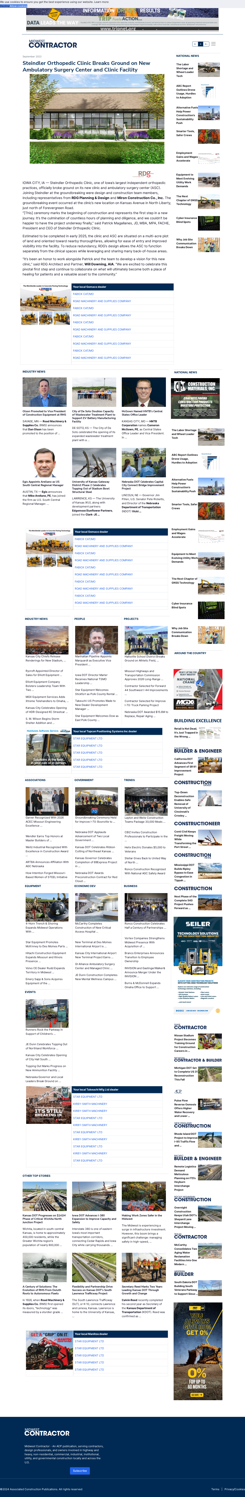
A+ (206, 44)
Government (84, 780)
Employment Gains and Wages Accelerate (187, 156)
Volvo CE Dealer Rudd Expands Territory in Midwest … (45, 970)
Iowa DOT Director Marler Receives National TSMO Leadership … (91, 679)
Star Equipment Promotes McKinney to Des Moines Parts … (47, 944)
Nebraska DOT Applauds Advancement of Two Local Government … (92, 836)
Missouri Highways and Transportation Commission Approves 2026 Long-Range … (144, 675)
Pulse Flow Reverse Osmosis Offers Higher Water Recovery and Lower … (185, 1108)
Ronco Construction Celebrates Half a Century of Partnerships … (145, 926)
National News (187, 56)
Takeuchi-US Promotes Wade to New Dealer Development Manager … (95, 705)
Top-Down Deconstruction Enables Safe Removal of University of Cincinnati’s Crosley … (184, 804)
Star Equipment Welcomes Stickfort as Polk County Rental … (96, 692)
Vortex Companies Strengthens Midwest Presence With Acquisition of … (145, 942)
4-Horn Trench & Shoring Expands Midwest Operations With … (44, 927)
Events (30, 992)
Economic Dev (85, 886)
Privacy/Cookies (235, 1489)
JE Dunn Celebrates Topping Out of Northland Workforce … (46, 1046)
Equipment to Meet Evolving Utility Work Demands (185, 557)
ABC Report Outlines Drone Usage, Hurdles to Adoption (185, 458)
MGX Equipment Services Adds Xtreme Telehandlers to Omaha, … (47, 699)
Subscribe (80, 1470)
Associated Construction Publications (33, 1489)
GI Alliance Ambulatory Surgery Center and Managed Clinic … (95, 966)
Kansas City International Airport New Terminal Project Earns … (95, 955)
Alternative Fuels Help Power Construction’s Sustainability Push (187, 115)
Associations (35, 780)
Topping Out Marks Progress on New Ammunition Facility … (46, 1068)
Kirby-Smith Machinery (90, 1104)
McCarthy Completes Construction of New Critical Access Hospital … (93, 927)
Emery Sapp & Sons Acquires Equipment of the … (44, 981)
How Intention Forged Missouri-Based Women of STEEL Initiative (46, 875)
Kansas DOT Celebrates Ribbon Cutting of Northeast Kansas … (95, 849)
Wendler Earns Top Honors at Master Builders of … (44, 838)
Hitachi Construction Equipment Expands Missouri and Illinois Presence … (46, 957)
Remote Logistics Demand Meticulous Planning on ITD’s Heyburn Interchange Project (185, 1178)
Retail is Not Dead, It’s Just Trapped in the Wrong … (186, 732)
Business (130, 886)
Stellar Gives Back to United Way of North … (145, 860)
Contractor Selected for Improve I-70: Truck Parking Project (145, 703)
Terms (215, 1489)
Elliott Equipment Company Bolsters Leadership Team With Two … (45, 686)
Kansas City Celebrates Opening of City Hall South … (46, 1057)
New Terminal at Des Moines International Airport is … (93, 944)
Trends (129, 780)
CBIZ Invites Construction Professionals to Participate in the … (146, 836)
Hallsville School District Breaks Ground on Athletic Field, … (145, 658)
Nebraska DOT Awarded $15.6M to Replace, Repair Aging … (146, 714)
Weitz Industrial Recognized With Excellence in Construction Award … (47, 851)
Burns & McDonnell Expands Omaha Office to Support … (143, 985)
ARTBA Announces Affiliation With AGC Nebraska (47, 864)
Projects (131, 619)
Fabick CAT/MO (83, 294)
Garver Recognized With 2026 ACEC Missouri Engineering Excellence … (45, 821)
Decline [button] (5, 6)
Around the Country (190, 653)
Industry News (34, 371)
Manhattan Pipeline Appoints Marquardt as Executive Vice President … (93, 660)
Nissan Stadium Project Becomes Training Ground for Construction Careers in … (185, 1043)
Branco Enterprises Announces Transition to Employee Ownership (144, 957)
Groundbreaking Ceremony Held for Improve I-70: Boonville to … (95, 819)
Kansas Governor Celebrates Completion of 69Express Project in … (96, 862)
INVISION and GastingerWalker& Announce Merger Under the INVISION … (145, 972)
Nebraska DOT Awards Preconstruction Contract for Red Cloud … (96, 877)
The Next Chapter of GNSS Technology (187, 200)
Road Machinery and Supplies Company (102, 301)
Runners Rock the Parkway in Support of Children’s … (44, 1031)
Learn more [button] (101, 2)
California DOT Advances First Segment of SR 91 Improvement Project (185, 766)
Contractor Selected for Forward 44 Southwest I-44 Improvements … (146, 690)
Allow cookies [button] (18, 6)
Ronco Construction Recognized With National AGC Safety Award (145, 871)
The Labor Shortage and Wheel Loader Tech (184, 434)
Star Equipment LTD (87, 738)
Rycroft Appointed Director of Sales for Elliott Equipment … (44, 673)
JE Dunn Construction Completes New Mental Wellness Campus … (96, 977)
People (79, 619)
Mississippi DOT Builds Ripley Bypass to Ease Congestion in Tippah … (184, 872)
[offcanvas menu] (213, 43)
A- (195, 44)
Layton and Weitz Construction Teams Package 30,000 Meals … (145, 820)
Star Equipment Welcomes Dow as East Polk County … (97, 718)
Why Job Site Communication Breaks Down (186, 243)
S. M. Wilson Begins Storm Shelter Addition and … (42, 721)
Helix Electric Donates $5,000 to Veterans (145, 849)
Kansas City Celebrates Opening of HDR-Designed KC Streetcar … (47, 710)
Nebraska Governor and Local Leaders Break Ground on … (44, 1079)
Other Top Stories (36, 1175)
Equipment (33, 886)
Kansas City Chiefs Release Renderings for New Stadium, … (46, 658)
